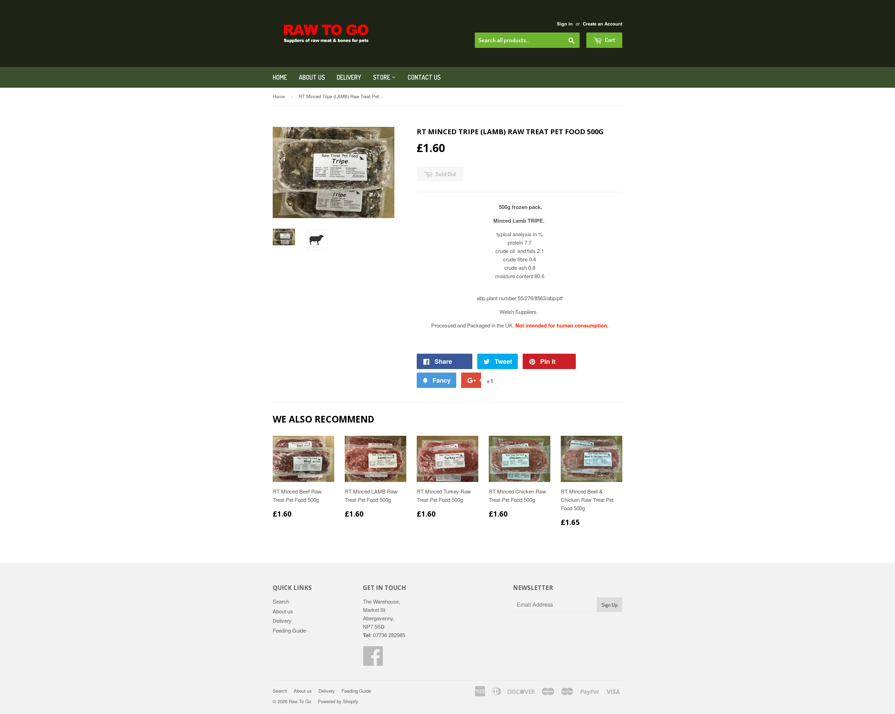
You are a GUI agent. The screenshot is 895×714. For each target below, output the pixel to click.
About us (312, 77)
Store (382, 77)
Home (280, 77)
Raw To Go (300, 701)
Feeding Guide (289, 630)
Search (281, 601)
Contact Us (424, 77)
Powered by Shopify (338, 701)
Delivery (349, 77)
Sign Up (609, 604)
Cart (609, 39)
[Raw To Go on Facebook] (373, 661)
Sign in (565, 24)
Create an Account (602, 24)
